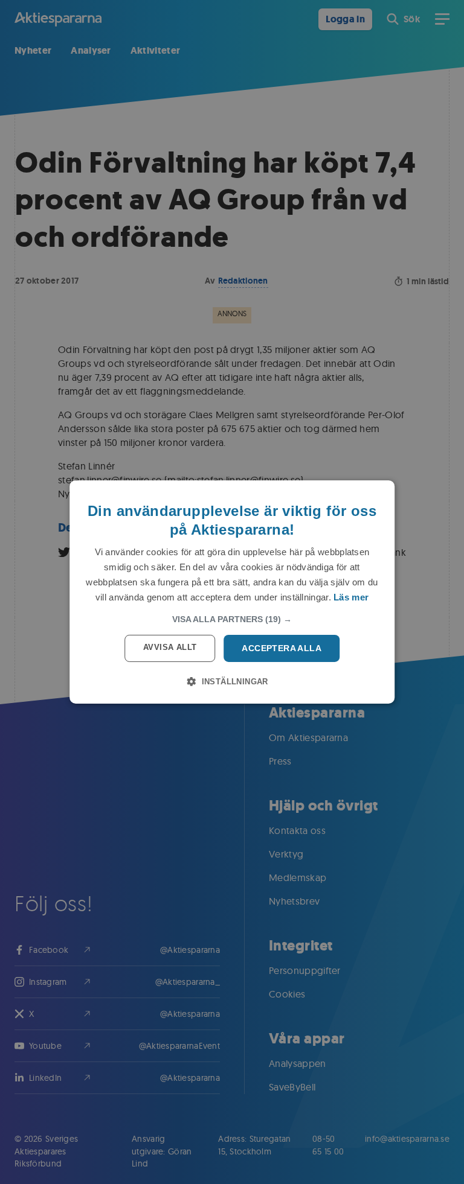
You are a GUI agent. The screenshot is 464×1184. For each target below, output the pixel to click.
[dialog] (232, 592)
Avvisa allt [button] (169, 647)
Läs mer (351, 597)
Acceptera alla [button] (281, 648)
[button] (232, 619)
